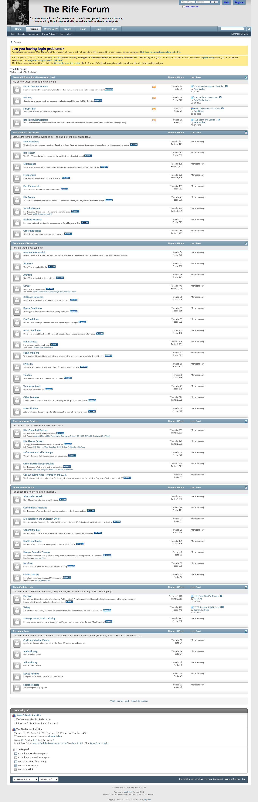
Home (18, 29)
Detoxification (30, 408)
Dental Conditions (32, 308)
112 (35, 740)
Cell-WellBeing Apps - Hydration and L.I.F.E (44, 475)
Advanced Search (239, 34)
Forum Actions (49, 34)
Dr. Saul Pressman (42, 580)
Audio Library (30, 651)
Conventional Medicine (35, 508)
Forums (34, 29)
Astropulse (55, 436)
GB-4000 (80, 436)
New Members (31, 142)
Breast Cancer (48, 292)
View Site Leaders (139, 701)
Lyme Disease (30, 342)
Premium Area (21, 631)
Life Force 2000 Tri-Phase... (207, 596)
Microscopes (29, 164)
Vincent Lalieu (55, 736)
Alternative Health (32, 496)
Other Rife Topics (32, 231)
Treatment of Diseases (25, 243)
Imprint (147, 800)
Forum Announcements (35, 86)
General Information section (67, 63)
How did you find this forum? (207, 109)
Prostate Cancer (70, 292)
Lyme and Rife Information (43, 347)
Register (239, 2)
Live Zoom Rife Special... (206, 120)
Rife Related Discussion (26, 132)
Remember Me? (192, 7)
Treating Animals (31, 386)
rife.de (113, 29)
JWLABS (88, 436)
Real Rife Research (32, 220)
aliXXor (47, 436)
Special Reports (31, 685)
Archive (199, 779)
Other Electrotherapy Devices (38, 464)
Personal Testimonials (34, 252)
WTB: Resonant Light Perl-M (208, 607)
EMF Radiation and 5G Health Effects (41, 519)
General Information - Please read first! (34, 77)
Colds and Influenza (33, 297)
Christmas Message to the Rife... (210, 86)
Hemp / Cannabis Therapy (36, 552)
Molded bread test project (42, 214)
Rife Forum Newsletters (35, 120)
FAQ (13, 34)
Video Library (30, 662)
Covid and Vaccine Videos (36, 640)
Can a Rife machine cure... (207, 98)
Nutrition (28, 563)
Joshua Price (40, 558)
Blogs (83, 29)
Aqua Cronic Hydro (99, 743)
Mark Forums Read (119, 701)
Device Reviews (31, 674)
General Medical (31, 530)
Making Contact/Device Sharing (39, 618)
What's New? (51, 29)
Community (33, 34)
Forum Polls (29, 109)
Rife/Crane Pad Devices (35, 430)
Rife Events (29, 197)
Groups (67, 29)
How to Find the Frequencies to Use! (50, 743)
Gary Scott (76, 743)
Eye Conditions (31, 319)
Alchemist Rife (38, 436)
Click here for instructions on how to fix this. (160, 52)
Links (98, 29)
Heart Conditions (32, 330)
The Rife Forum (186, 779)
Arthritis (27, 275)
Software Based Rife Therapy (38, 452)
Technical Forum (31, 208)
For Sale (27, 596)
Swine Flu (28, 364)
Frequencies (29, 175)
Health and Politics (32, 541)
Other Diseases (31, 397)
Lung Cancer (58, 292)
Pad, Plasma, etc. (31, 186)
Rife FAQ (27, 98)
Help (226, 2)
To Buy (26, 607)
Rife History (29, 153)
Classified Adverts (23, 587)
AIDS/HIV (28, 264)
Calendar (21, 34)
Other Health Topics (23, 487)
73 (22, 740)
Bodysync (65, 436)
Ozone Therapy (31, 574)
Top (244, 779)
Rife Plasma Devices (33, 441)
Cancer (26, 286)
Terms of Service (232, 779)
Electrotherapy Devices (26, 421)
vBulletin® (128, 792)
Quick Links (65, 34)
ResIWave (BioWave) (101, 436)
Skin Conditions (31, 353)
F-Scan (73, 436)
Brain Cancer (37, 292)
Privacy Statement (214, 779)
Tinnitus (27, 375)
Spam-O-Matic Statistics (28, 715)
